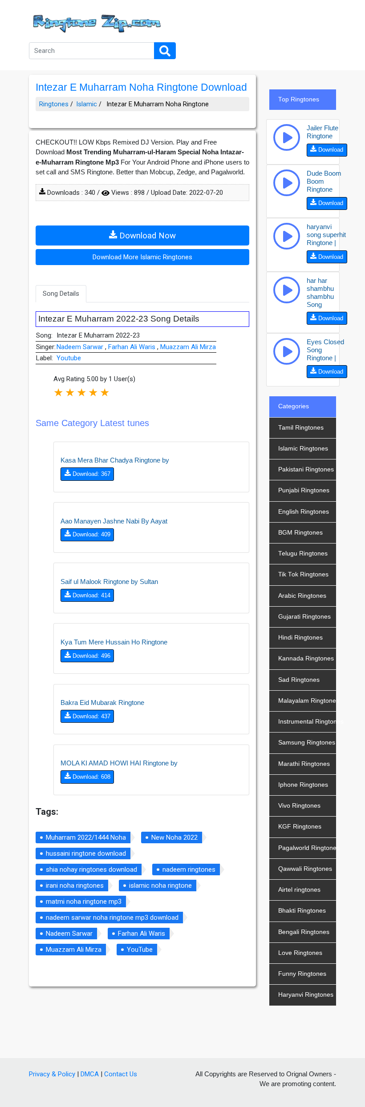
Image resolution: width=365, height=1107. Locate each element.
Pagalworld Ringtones (307, 848)
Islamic (86, 104)
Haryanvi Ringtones (305, 994)
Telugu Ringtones (303, 553)
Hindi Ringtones (300, 637)
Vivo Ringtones (299, 805)
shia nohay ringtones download (91, 869)
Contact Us (120, 1074)
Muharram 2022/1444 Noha (86, 837)
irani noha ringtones (75, 886)
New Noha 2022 (174, 837)
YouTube (140, 950)
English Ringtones (303, 511)
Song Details (61, 294)
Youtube (69, 358)
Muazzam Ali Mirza (188, 347)
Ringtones (54, 104)
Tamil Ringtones (301, 427)
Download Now (146, 236)
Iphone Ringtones (303, 784)
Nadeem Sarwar (81, 347)
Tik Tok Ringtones (303, 574)
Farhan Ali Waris (132, 347)
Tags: (47, 811)
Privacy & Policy (52, 1074)
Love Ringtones (300, 953)
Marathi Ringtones (304, 764)
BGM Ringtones (300, 532)
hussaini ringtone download (86, 853)
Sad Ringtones (299, 679)
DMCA (90, 1074)
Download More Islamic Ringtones (142, 257)
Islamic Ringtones (303, 448)
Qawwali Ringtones (305, 868)
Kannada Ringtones (306, 658)
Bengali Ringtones (303, 932)
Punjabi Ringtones (303, 490)
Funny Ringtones (302, 973)
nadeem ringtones (188, 869)
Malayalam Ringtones (307, 700)
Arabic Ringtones (302, 595)
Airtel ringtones (299, 889)
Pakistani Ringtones (306, 469)
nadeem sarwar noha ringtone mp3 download (112, 918)
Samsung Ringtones (306, 742)
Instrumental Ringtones (307, 721)
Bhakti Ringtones (302, 910)
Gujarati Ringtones (304, 616)
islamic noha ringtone (160, 886)
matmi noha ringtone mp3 (84, 902)
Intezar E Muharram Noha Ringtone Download (141, 87)
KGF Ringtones (299, 826)
